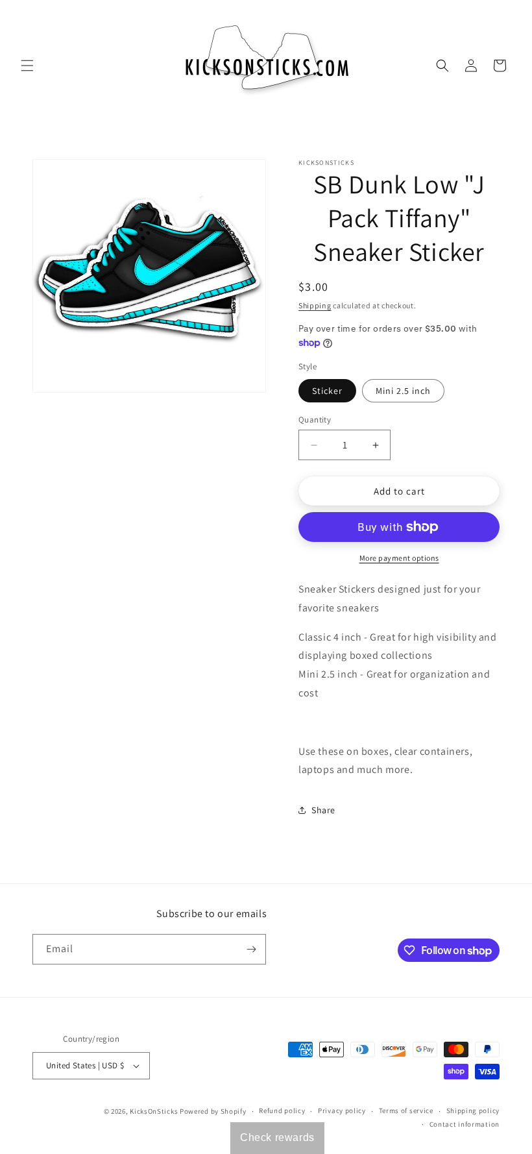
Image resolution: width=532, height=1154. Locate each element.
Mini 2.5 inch (403, 391)
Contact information (464, 1124)
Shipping (315, 305)
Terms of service (406, 1110)
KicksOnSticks (154, 1111)
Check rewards (277, 1137)
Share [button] (323, 810)
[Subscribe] (251, 949)
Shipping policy (473, 1110)
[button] (27, 65)
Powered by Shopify (213, 1111)
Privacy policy (342, 1110)
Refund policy (282, 1110)
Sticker (327, 391)
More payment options (399, 558)
